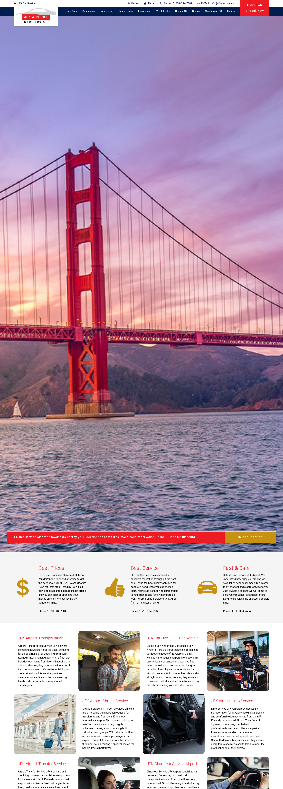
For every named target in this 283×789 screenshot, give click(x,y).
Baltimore (232, 11)
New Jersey (107, 11)
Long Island (144, 11)
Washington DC (213, 11)
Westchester (163, 11)
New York (72, 11)
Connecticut (88, 11)
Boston (196, 11)
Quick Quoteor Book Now (255, 8)
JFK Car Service (27, 3)
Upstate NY (181, 11)
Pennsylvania (126, 11)
